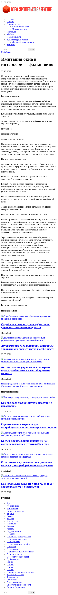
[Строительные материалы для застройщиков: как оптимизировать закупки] (29, 419)
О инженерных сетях (17, 539)
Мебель (10, 34)
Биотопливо (12, 508)
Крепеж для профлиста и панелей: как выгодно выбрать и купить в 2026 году (25, 442)
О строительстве (15, 554)
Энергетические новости (19, 585)
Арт (9, 503)
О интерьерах (13, 541)
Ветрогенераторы (15, 511)
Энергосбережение (16, 587)
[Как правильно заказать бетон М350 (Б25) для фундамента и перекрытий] (29, 478)
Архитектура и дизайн (17, 39)
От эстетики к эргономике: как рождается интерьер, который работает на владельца (27, 464)
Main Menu (6, 52)
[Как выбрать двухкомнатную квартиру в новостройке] (28, 397)
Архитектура (13, 506)
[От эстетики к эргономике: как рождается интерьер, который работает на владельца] (29, 457)
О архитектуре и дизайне (19, 536)
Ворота (10, 513)
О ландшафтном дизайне (19, 544)
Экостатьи (12, 579)
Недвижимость (14, 37)
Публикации (13, 559)
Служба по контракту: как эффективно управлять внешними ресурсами (25, 326)
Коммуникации (19, 29)
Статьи (10, 564)
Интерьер (11, 32)
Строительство (14, 24)
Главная (10, 19)
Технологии (12, 577)
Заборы (10, 518)
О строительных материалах (20, 551)
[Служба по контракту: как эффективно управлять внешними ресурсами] (29, 319)
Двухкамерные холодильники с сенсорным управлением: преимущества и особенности (27, 347)
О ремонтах (12, 549)
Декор (10, 516)
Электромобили (14, 582)
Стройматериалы (20, 26)
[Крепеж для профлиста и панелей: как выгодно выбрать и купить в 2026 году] (29, 435)
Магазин (11, 44)
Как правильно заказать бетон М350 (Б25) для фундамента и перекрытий (27, 485)
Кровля (10, 526)
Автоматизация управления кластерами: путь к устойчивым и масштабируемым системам (26, 370)
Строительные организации (20, 572)
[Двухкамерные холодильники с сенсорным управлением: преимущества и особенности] (29, 340)
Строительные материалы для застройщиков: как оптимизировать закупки (29, 426)
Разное (10, 562)
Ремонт (10, 21)
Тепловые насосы (15, 574)
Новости (11, 534)
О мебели (11, 546)
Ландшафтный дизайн (23, 42)
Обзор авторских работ (18, 557)
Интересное (12, 521)
